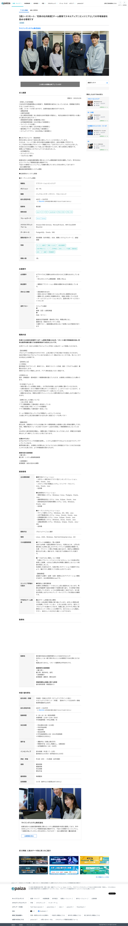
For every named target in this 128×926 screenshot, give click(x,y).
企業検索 (94, 898)
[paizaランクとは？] (107, 82)
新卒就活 (55, 898)
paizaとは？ (80, 3)
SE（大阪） (91, 112)
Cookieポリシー (43, 925)
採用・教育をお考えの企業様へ (39, 915)
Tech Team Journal (36, 907)
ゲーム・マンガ (63, 3)
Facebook (43, 911)
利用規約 (21, 925)
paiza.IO (69, 907)
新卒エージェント (81, 898)
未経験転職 (46, 898)
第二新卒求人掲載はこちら (92, 915)
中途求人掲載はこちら (58, 915)
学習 (31, 903)
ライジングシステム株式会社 (30, 28)
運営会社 (13, 925)
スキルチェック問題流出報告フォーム (66, 919)
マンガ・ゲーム (53, 903)
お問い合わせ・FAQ (46, 919)
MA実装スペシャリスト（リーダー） (97, 127)
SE (88, 141)
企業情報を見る (29, 836)
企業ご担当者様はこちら (110, 3)
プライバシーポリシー (31, 925)
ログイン (120, 5)
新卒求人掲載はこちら (74, 915)
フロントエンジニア (93, 99)
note (60, 907)
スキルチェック (40, 903)
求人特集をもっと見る (102, 877)
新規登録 (125, 5)
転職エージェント (66, 898)
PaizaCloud (80, 907)
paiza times (50, 907)
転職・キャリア (35, 898)
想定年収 (41, 201)
